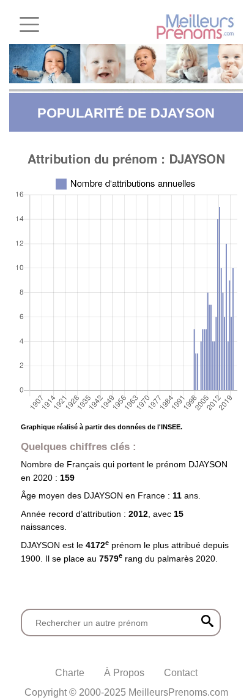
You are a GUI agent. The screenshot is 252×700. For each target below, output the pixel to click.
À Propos (124, 673)
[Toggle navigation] (29, 24)
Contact (181, 673)
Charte (69, 673)
